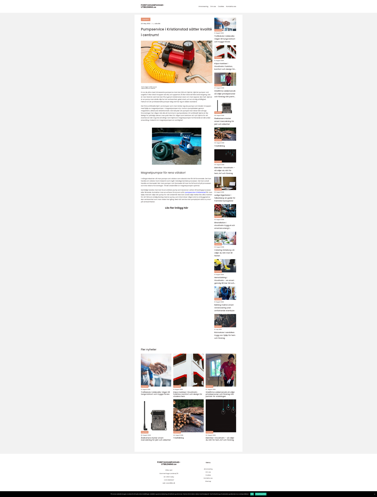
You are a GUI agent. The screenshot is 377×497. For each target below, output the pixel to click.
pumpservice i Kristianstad (195, 192)
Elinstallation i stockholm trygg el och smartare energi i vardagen (224, 225)
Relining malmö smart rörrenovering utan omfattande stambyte (224, 308)
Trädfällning (219, 146)
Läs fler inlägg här (176, 208)
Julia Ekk (157, 23)
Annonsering (203, 6)
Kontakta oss (231, 6)
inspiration (145, 19)
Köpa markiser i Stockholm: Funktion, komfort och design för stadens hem (224, 66)
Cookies (221, 6)
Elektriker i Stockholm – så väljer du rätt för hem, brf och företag (224, 170)
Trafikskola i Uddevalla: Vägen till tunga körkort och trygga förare (224, 39)
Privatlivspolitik (260, 494)
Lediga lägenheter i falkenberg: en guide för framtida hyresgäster (224, 198)
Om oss (213, 6)
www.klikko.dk (170, 483)
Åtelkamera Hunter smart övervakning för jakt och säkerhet (224, 121)
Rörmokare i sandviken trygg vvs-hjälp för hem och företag (224, 335)
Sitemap (208, 481)
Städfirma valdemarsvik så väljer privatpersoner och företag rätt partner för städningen (225, 94)
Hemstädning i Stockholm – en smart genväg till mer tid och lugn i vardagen (224, 280)
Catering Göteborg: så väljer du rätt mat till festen (224, 253)
